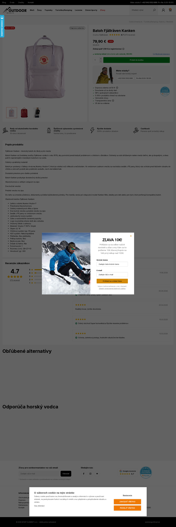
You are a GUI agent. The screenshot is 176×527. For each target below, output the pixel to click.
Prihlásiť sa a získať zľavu (112, 281)
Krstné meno (102, 260)
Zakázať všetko (127, 502)
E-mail (99, 270)
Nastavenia (127, 495)
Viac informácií (39, 506)
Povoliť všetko (127, 508)
